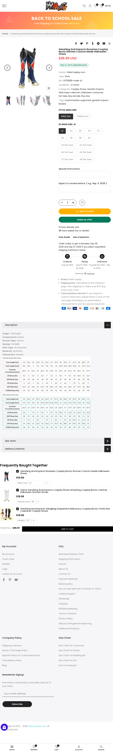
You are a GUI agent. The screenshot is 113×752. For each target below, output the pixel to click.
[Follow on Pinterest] (10, 579)
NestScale (90, 273)
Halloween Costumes (92, 92)
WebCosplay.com (76, 72)
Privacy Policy (66, 618)
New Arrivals (74, 96)
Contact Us (64, 573)
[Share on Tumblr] (92, 43)
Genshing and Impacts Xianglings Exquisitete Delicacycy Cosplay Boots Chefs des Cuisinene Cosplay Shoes (65, 509)
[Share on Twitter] (81, 43)
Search (62, 563)
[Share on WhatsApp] (109, 43)
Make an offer (87, 220)
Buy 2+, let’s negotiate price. (74, 65)
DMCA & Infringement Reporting (75, 623)
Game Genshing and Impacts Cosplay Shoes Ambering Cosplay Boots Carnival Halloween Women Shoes (63, 491)
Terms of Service (67, 613)
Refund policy (66, 583)
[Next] (49, 68)
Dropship (63, 603)
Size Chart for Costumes (71, 645)
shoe (67, 76)
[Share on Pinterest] (87, 43)
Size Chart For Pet (68, 660)
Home (5, 34)
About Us (63, 568)
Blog (4, 665)
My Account (8, 554)
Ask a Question (81, 237)
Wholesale (64, 598)
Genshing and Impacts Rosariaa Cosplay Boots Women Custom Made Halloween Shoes (64, 472)
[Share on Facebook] (76, 43)
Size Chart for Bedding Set (72, 655)
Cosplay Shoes (78, 89)
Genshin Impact (95, 89)
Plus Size (85, 96)
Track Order (8, 559)
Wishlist (6, 563)
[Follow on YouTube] (16, 579)
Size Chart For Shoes (69, 650)
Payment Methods (68, 578)
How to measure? (68, 665)
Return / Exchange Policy (15, 650)
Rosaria (62, 103)
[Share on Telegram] (98, 43)
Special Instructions (69, 169)
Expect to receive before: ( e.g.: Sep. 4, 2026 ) (83, 183)
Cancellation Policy (12, 660)
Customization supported (78, 100)
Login (5, 568)
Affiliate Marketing (68, 608)
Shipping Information (69, 559)
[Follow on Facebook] (3, 579)
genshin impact (100, 100)
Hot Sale (63, 96)
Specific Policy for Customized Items (21, 655)
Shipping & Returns (11, 645)
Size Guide (64, 237)
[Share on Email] (104, 43)
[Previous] (7, 68)
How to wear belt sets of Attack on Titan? (80, 588)
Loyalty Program (67, 593)
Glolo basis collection (69, 92)
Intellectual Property (69, 628)
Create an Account (12, 573)
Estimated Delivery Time (71, 554)
